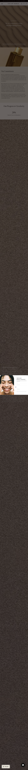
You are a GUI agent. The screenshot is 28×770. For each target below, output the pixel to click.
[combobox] (16, 386)
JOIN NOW (18, 389)
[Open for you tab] (23, 765)
